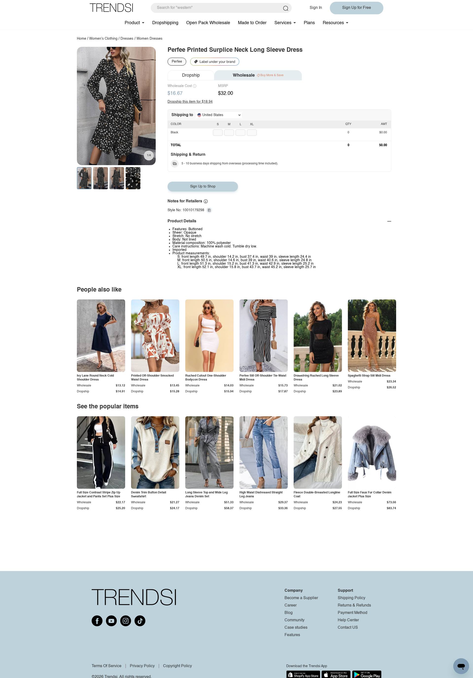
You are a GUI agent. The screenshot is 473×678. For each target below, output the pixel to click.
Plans (309, 23)
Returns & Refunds (354, 606)
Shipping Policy (351, 598)
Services (282, 23)
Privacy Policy (142, 666)
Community (294, 620)
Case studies (296, 628)
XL (252, 124)
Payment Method (352, 613)
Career (291, 606)
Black (174, 132)
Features (292, 635)
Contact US (348, 628)
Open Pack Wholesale (208, 23)
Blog (289, 613)
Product (132, 23)
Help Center (348, 620)
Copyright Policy (177, 666)
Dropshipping (165, 23)
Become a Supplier (301, 598)
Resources (333, 23)
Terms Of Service (106, 666)
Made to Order (252, 23)
